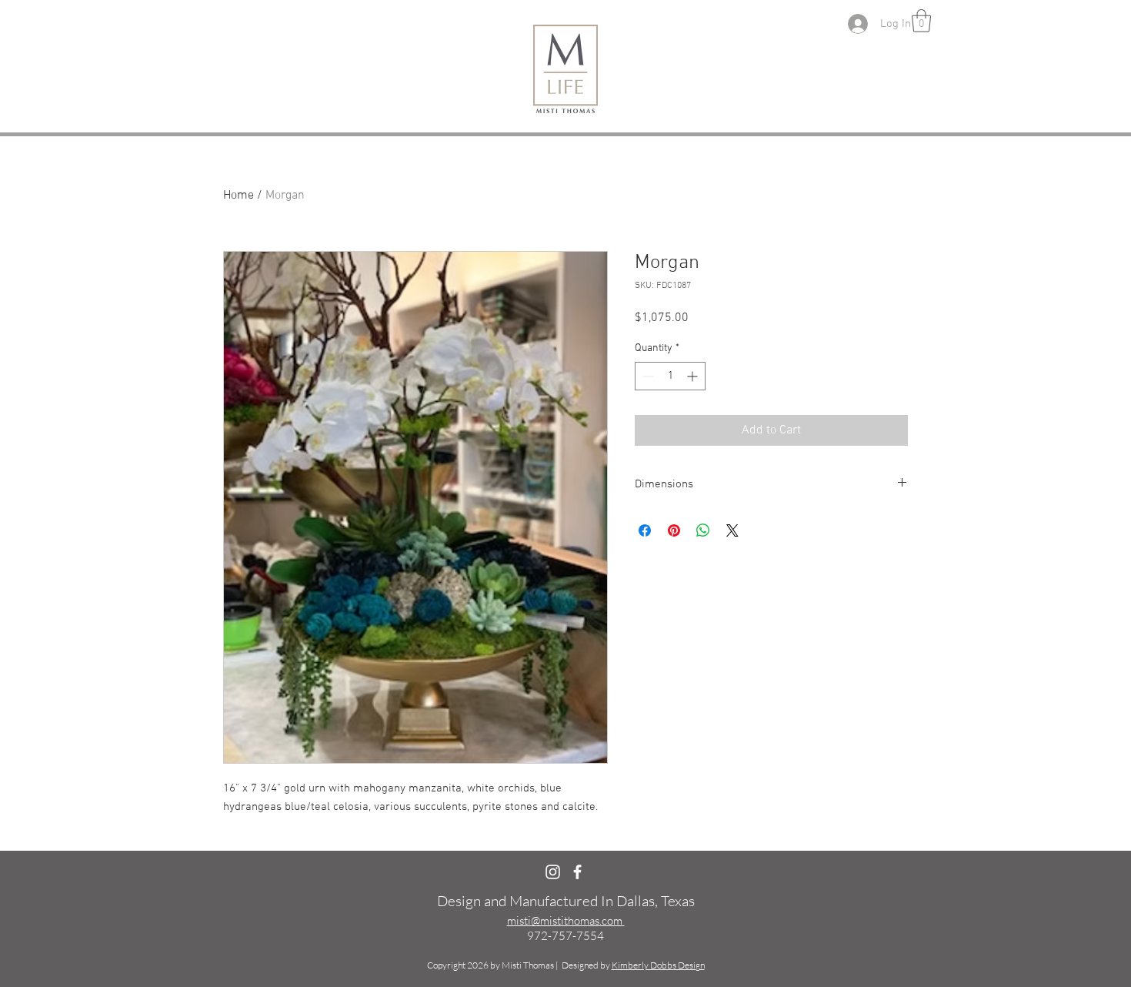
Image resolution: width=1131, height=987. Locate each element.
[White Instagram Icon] (552, 872)
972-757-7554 (565, 935)
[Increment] (693, 376)
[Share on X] (732, 530)
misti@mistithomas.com (564, 920)
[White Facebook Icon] (577, 872)
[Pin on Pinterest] (674, 530)
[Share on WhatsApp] (703, 530)
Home (238, 195)
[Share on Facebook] (645, 530)
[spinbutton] (670, 376)
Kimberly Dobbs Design (658, 965)
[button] (921, 20)
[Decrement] (646, 376)
